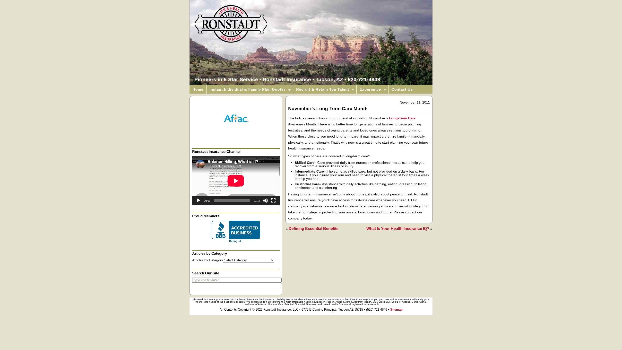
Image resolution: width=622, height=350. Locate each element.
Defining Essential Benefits (313, 229)
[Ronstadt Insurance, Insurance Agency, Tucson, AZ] (236, 232)
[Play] (198, 200)
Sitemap (396, 309)
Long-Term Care (402, 118)
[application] (236, 180)
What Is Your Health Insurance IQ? (397, 229)
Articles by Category (207, 260)
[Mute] (265, 200)
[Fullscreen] (273, 200)
